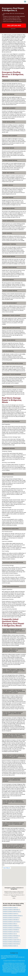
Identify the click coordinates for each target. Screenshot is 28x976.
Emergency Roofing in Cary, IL (10, 933)
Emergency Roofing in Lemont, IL (10, 937)
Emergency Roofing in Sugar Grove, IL (12, 939)
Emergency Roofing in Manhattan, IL (11, 935)
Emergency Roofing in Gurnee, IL (10, 913)
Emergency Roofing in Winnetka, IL (11, 919)
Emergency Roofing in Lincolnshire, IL (12, 927)
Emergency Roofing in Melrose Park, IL (12, 911)
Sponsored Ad (13, 28)
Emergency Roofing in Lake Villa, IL (11, 931)
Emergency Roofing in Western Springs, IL (13, 915)
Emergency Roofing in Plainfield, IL (11, 929)
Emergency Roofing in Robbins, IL (11, 925)
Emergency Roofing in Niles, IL (10, 923)
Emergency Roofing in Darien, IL (10, 945)
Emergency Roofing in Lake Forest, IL (11, 921)
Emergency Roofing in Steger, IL (10, 907)
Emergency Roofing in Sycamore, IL (11, 917)
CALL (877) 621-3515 (14, 25)
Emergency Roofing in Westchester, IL (12, 941)
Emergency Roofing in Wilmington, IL (11, 909)
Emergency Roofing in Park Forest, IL (11, 943)
